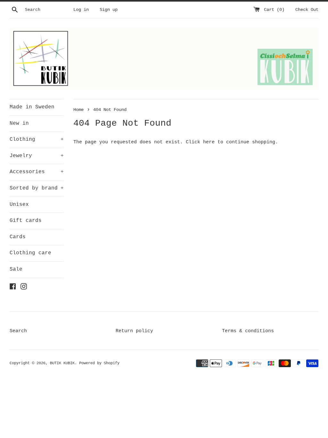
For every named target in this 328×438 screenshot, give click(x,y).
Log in (81, 9)
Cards (18, 237)
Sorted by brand (37, 188)
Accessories (37, 172)
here (209, 142)
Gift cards (26, 220)
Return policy (134, 331)
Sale (16, 269)
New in (19, 123)
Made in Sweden (32, 107)
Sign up (109, 9)
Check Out (306, 9)
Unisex (19, 204)
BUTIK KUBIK (62, 363)
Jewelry (37, 156)
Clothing (37, 139)
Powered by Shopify (99, 363)
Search (18, 331)
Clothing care (30, 253)
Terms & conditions (248, 331)
